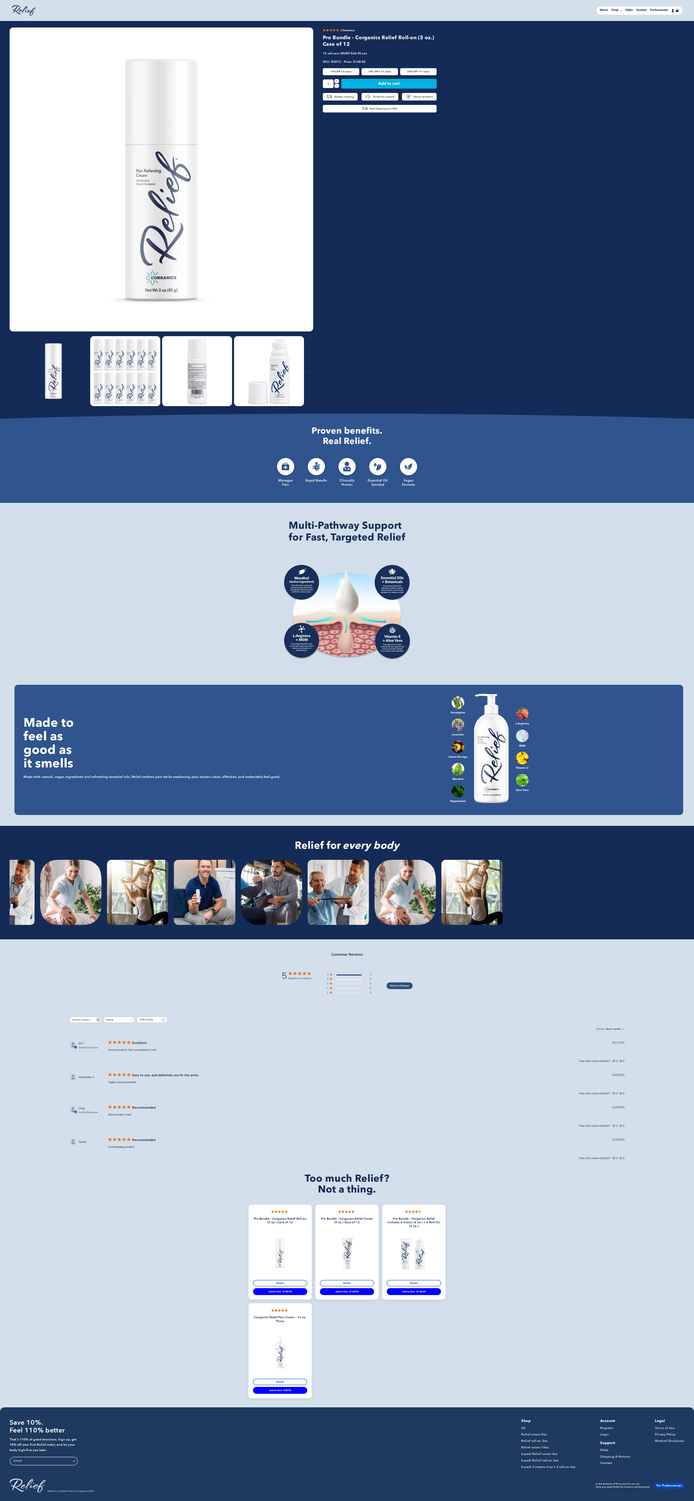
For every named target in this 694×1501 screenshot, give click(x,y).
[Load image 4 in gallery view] (269, 371)
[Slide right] (309, 371)
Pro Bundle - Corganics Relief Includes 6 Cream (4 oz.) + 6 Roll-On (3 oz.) (414, 1222)
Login (604, 1434)
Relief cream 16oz (535, 1447)
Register (606, 1428)
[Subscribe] (73, 1461)
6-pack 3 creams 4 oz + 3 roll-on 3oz (548, 1467)
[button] (617, 10)
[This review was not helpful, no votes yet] (620, 1061)
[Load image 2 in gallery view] (125, 371)
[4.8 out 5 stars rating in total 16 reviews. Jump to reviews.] (280, 1310)
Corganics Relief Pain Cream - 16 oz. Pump (280, 1319)
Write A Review (399, 985)
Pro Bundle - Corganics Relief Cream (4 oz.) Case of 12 (347, 1221)
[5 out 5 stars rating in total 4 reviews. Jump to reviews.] (280, 1211)
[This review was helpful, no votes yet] (614, 1061)
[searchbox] (82, 1020)
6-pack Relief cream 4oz (539, 1454)
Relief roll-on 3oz (534, 1441)
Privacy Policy (665, 1434)
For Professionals (669, 1485)
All (523, 1428)
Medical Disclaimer (669, 1441)
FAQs (604, 1450)
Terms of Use (665, 1428)
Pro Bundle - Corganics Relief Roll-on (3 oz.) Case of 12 (280, 1221)
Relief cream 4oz (534, 1434)
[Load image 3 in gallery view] (197, 371)
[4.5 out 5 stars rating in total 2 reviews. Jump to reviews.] (414, 1211)
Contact (606, 1463)
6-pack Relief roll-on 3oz (539, 1460)
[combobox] (119, 1020)
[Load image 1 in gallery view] (53, 371)
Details (280, 1283)
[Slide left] (14, 371)
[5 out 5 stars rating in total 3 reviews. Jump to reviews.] (347, 1211)
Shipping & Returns (615, 1457)
